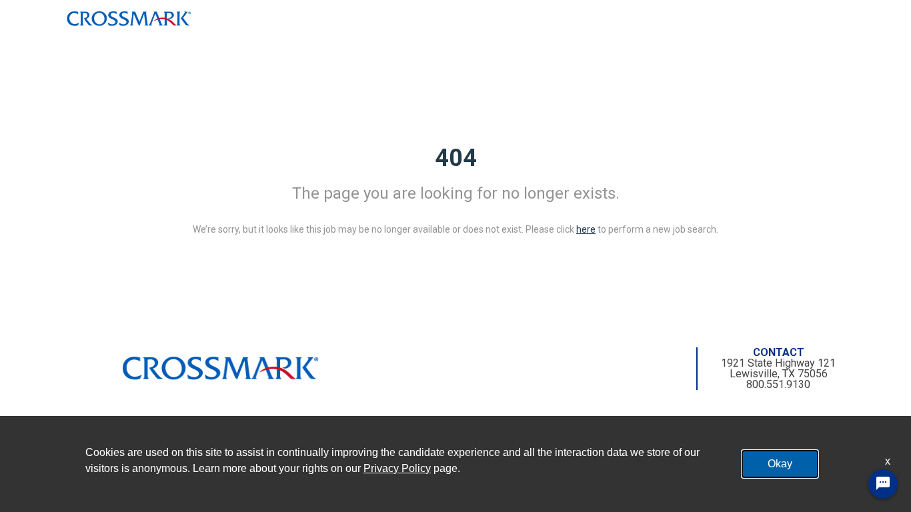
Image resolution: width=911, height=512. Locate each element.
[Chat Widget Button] (883, 484)
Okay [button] (780, 463)
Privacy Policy (397, 468)
